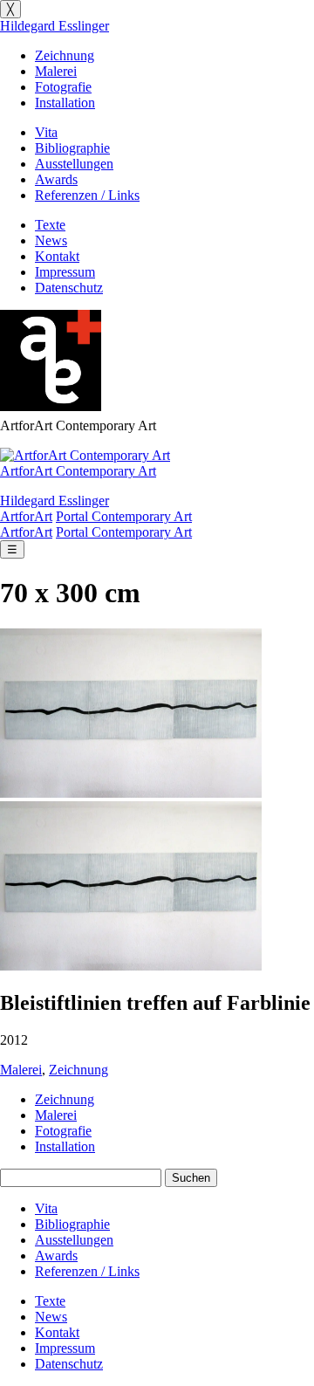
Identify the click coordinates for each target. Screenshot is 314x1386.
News (51, 240)
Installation (65, 102)
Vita (46, 132)
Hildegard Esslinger (54, 25)
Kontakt (57, 256)
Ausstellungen (74, 163)
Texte (50, 224)
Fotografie (63, 86)
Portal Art (124, 516)
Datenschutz (69, 287)
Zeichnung (64, 55)
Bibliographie (72, 148)
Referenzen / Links (87, 195)
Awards (56, 179)
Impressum (65, 271)
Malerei (56, 71)
